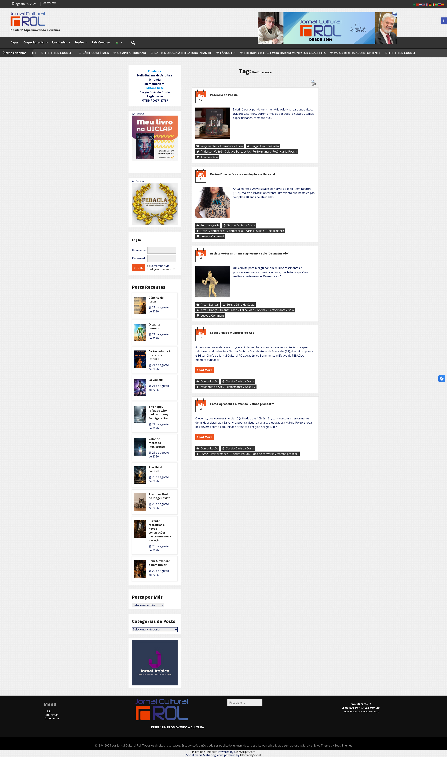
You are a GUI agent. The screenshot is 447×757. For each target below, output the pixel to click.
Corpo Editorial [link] (33, 42)
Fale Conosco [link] (101, 42)
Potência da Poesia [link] (224, 95)
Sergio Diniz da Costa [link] (265, 146)
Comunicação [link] (209, 381)
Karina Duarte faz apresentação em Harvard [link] (242, 174)
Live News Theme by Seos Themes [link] (329, 745)
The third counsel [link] (342, 53)
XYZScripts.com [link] (245, 752)
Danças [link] (214, 305)
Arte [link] (203, 305)
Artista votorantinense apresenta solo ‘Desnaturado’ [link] (249, 253)
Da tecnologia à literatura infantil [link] (123, 53)
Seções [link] (79, 42)
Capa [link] (14, 42)
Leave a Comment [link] (213, 236)
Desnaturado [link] (228, 310)
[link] (444, 20)
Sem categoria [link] (210, 225)
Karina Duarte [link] (255, 231)
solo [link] (291, 310)
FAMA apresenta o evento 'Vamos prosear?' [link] (242, 404)
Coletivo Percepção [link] (237, 152)
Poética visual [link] (240, 454)
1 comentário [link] (210, 157)
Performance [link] (261, 152)
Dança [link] (213, 310)
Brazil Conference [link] (212, 231)
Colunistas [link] (51, 715)
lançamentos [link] (209, 146)
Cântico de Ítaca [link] (36, 53)
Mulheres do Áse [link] (212, 387)
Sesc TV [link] (250, 387)
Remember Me (160, 266)
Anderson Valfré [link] (211, 152)
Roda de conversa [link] (262, 454)
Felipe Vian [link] (247, 310)
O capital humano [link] (54, 6)
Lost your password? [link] (161, 269)
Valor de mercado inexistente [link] (297, 53)
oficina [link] (261, 310)
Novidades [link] (59, 42)
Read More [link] (204, 370)
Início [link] (48, 711)
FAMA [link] (204, 454)
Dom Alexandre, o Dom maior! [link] (160, 563)
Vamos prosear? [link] (288, 454)
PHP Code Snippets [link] (204, 752)
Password (138, 258)
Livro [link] (239, 146)
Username (139, 250)
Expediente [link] (52, 718)
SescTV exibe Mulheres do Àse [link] (232, 333)
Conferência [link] (235, 231)
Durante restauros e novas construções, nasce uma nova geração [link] (160, 530)
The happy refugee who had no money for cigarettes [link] (224, 53)
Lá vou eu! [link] (168, 53)
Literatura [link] (226, 146)
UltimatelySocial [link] (250, 755)
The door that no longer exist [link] (159, 496)
